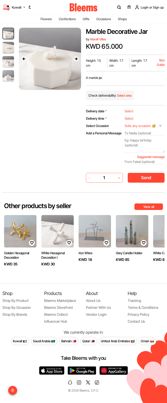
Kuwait (18, 341)
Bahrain (67, 341)
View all (148, 207)
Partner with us (98, 307)
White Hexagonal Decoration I (53, 255)
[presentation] (23, 58)
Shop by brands (14, 314)
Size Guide (161, 62)
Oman (145, 341)
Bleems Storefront (58, 307)
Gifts (86, 19)
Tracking (134, 300)
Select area (124, 95)
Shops (122, 19)
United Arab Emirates (116, 341)
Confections (67, 19)
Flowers (46, 19)
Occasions (103, 19)
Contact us (136, 321)
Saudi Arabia (42, 341)
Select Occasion (97, 126)
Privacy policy (138, 314)
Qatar (86, 341)
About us (93, 300)
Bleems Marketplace (60, 300)
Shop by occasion (16, 307)
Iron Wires (85, 253)
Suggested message (151, 157)
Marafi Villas (98, 39)
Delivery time (96, 118)
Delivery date (96, 111)
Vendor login (96, 314)
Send (146, 177)
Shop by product (15, 300)
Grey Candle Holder (129, 253)
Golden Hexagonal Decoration (16, 255)
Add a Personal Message (104, 133)
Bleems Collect (56, 314)
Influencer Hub (55, 321)
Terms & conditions (143, 307)
